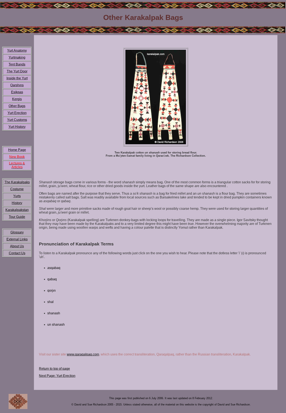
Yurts (17, 196)
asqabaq (53, 268)
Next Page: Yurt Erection (57, 376)
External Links (17, 239)
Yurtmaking (17, 57)
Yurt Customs (17, 120)
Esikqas (17, 92)
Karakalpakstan (17, 210)
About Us (17, 246)
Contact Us (17, 253)
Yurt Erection (17, 113)
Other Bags (17, 106)
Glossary (17, 232)
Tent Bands (17, 64)
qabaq (52, 279)
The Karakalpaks (17, 182)
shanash (53, 313)
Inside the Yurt (17, 78)
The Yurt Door (17, 71)
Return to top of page (54, 368)
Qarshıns (17, 85)
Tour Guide (17, 217)
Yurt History (17, 126)
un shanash (56, 324)
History (17, 203)
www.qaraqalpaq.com (83, 354)
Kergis (17, 99)
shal (50, 302)
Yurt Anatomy (17, 50)
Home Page (17, 150)
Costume (17, 189)
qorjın (51, 290)
